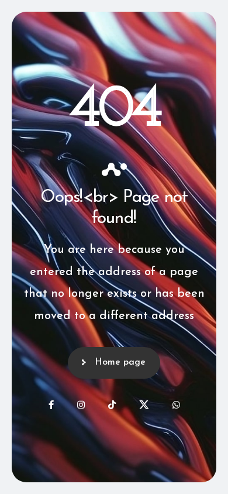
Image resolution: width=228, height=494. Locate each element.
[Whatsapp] (176, 404)
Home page (120, 362)
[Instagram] (81, 404)
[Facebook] (51, 404)
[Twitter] (144, 404)
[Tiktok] (112, 404)
